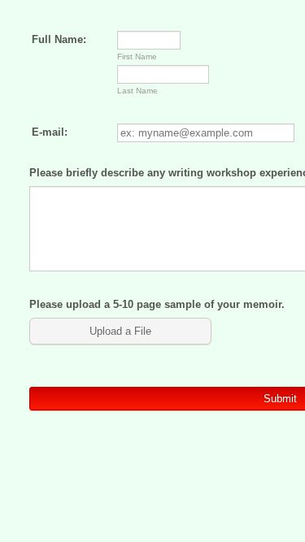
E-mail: (50, 132)
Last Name (137, 90)
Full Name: (59, 39)
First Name (137, 56)
